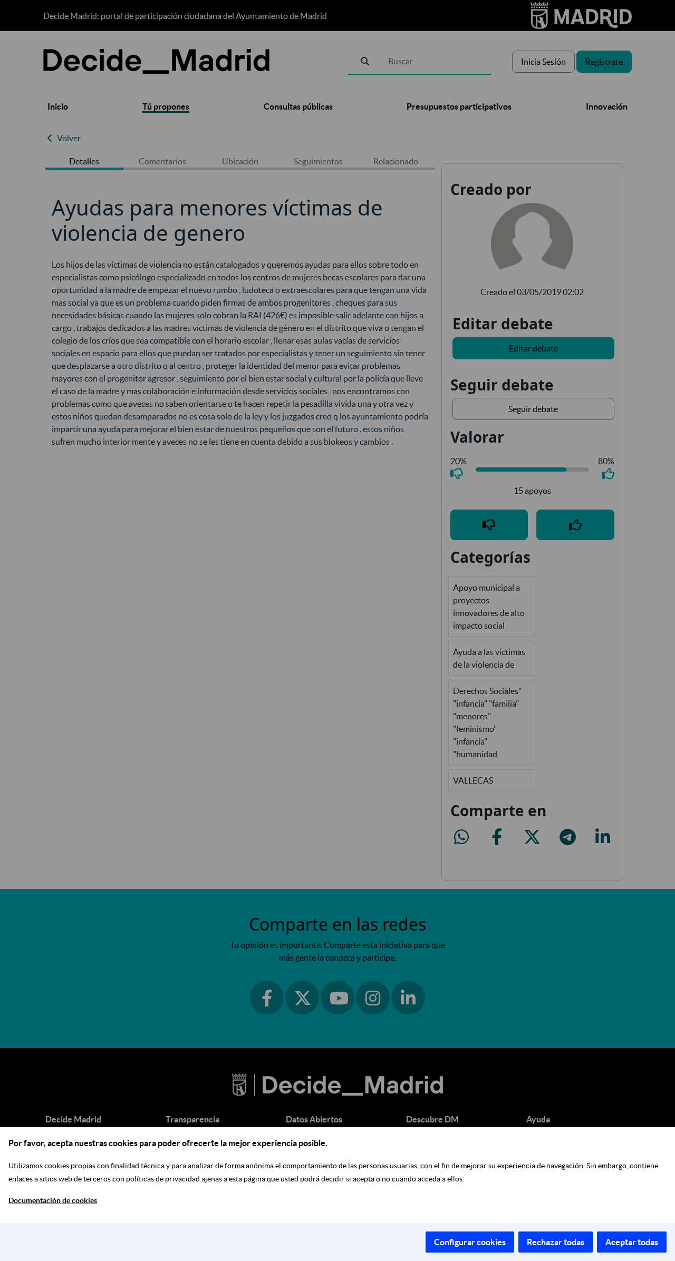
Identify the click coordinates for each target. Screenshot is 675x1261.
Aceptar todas (631, 1242)
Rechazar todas (555, 1242)
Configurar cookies (470, 1242)
